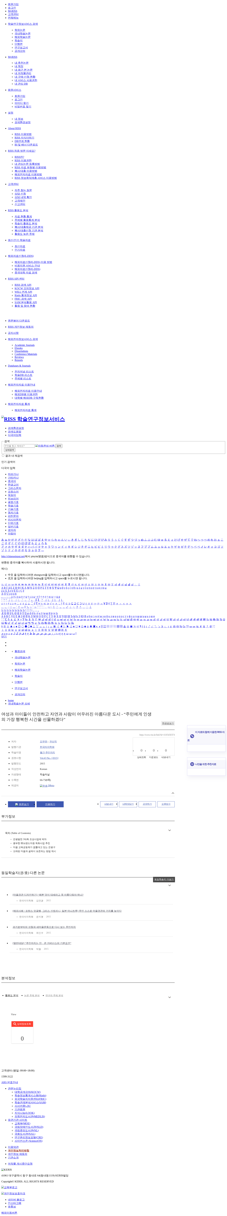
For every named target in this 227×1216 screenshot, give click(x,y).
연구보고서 (21, 47)
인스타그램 (14, 1203)
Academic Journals (25, 345)
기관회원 (20, 1109)
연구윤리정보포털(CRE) (29, 1137)
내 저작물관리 (23, 73)
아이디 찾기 (22, 103)
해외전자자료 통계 (19, 404)
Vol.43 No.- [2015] (49, 758)
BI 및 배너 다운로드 (26, 144)
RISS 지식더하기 (24, 137)
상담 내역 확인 (23, 197)
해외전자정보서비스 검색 (23, 339)
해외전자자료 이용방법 (28, 174)
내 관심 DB (21, 83)
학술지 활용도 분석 (26, 223)
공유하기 (147, 804)
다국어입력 (14, 435)
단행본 (19, 44)
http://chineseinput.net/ (13, 556)
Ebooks (19, 348)
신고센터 (20, 204)
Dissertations (21, 351)
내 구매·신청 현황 (25, 76)
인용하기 (50, 804)
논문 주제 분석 (32, 995)
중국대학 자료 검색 (26, 272)
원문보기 (24, 804)
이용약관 (13, 1147)
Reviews (19, 357)
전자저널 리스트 (24, 371)
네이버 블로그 (16, 1199)
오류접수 (166, 804)
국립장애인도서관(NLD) (29, 1127)
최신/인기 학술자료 (19, 240)
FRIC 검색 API (23, 298)
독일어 (12, 495)
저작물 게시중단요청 (20, 1163)
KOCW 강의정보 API (27, 288)
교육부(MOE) (22, 1123)
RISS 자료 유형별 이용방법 (30, 167)
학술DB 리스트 (23, 375)
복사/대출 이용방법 (26, 171)
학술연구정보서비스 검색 (23, 23)
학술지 (19, 40)
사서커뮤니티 (23, 1106)
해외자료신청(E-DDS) (21, 256)
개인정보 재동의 (17, 1154)
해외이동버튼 (9, 1212)
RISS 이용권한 (23, 160)
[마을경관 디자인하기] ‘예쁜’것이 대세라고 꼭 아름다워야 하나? (48, 894)
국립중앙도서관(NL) (27, 1130)
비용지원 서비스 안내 (27, 265)
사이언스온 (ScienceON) (28, 1140)
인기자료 (20, 249)
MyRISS (12, 11)
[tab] (11, 995)
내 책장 (19, 66)
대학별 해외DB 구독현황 (29, 397)
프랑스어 (13, 491)
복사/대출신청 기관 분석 (29, 230)
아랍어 (12, 533)
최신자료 (20, 246)
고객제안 (20, 200)
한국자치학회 (47, 747)
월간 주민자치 (47, 752)
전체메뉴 (13, 17)
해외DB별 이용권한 (26, 394)
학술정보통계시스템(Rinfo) (30, 1095)
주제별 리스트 (23, 378)
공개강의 (20, 51)
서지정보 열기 (173, 793)
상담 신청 (20, 193)
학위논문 (20, 30)
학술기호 (13, 505)
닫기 (4, 636)
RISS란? (19, 157)
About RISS (14, 128)
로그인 (12, 7)
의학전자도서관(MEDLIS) (30, 1116)
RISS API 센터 (16, 278)
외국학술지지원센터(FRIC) (30, 1099)
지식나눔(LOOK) (25, 1113)
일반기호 (13, 526)
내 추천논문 (22, 62)
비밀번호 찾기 (23, 106)
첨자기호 (13, 512)
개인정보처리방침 (18, 1150)
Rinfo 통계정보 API (26, 295)
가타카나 (13, 477)
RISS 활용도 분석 (18, 210)
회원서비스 (14, 89)
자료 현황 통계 (23, 216)
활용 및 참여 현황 (25, 305)
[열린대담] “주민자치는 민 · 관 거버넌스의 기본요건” (42, 943)
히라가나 (13, 474)
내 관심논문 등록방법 (27, 164)
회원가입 (13, 4)
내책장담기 (128, 804)
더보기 (169, 830)
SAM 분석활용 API (26, 302)
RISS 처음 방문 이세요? (21, 150)
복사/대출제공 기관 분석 (29, 227)
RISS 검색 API (23, 284)
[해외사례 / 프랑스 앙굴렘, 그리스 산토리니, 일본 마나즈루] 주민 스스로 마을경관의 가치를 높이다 (67, 911)
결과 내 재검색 (14, 455)
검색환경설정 (23, 122)
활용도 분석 (11, 995)
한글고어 (13, 484)
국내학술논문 (23, 33)
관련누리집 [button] (14, 1088)
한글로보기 (168, 723)
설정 (10, 112)
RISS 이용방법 (23, 134)
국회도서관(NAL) (25, 1133)
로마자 (12, 530)
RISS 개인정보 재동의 (21, 326)
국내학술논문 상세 (19, 703)
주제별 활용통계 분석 (27, 220)
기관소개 (13, 1157)
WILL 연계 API (23, 291)
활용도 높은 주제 (25, 234)
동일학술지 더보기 (164, 879)
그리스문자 (14, 488)
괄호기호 (13, 502)
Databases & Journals (19, 365)
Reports (19, 360)
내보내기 (108, 804)
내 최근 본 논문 (24, 69)
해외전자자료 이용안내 (21, 384)
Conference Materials (26, 354)
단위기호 (13, 523)
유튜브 (12, 1206)
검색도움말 (14, 431)
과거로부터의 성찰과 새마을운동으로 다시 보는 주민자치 (44, 927)
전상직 (53, 741)
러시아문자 (14, 519)
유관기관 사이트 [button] (17, 1120)
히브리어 (13, 498)
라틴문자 (13, 516)
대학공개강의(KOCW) (28, 1092)
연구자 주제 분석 (54, 995)
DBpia (50, 785)
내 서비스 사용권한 (26, 80)
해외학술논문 (23, 37)
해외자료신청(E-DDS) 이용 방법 (33, 262)
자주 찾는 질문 (23, 190)
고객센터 (13, 14)
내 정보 (19, 118)
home (11, 700)
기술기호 (13, 509)
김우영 (43, 741)
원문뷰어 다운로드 (19, 320)
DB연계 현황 (22, 141)
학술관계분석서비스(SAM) (30, 1102)
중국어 (12, 481)
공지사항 (13, 333)
